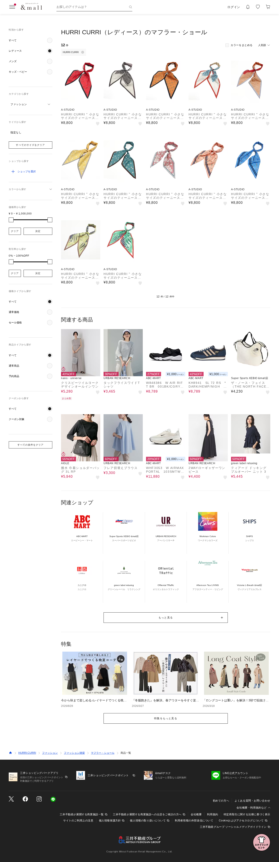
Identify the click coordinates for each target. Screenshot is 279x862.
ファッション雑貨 (74, 752)
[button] (30, 40)
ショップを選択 (26, 171)
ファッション (50, 752)
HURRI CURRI (27, 752)
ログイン (233, 7)
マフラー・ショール (102, 752)
